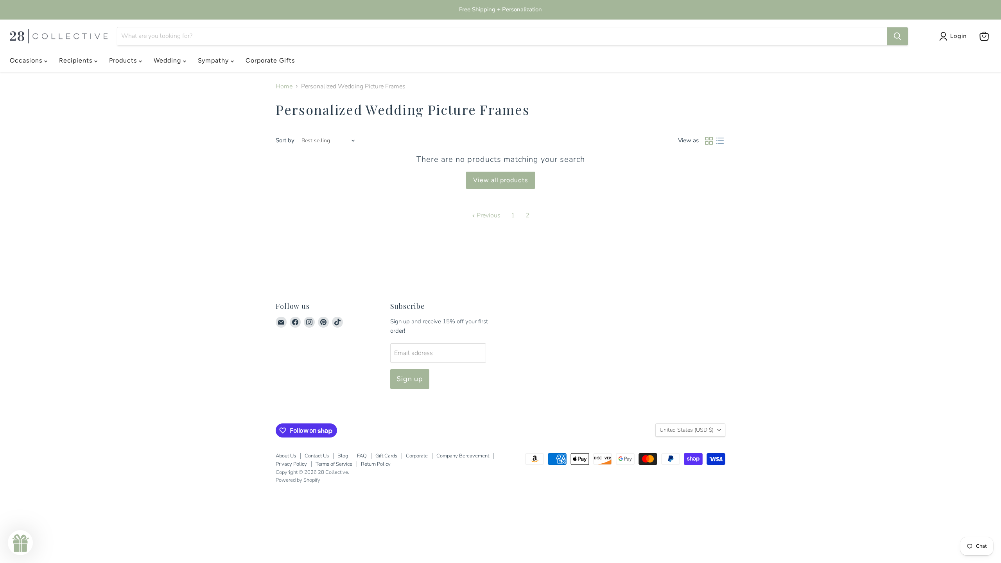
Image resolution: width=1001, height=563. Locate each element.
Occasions (27, 60)
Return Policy (376, 464)
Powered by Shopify (298, 480)
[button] (20, 542)
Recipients (77, 60)
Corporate (417, 455)
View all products (500, 180)
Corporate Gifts (270, 60)
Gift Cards (386, 455)
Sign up (409, 379)
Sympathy (214, 60)
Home (284, 86)
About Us (286, 455)
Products (124, 60)
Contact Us (317, 455)
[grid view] (708, 140)
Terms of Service (334, 464)
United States (687, 430)
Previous (487, 215)
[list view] (719, 140)
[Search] (897, 36)
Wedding (168, 60)
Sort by (285, 140)
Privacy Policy (291, 464)
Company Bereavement (462, 455)
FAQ (362, 455)
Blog (342, 455)
